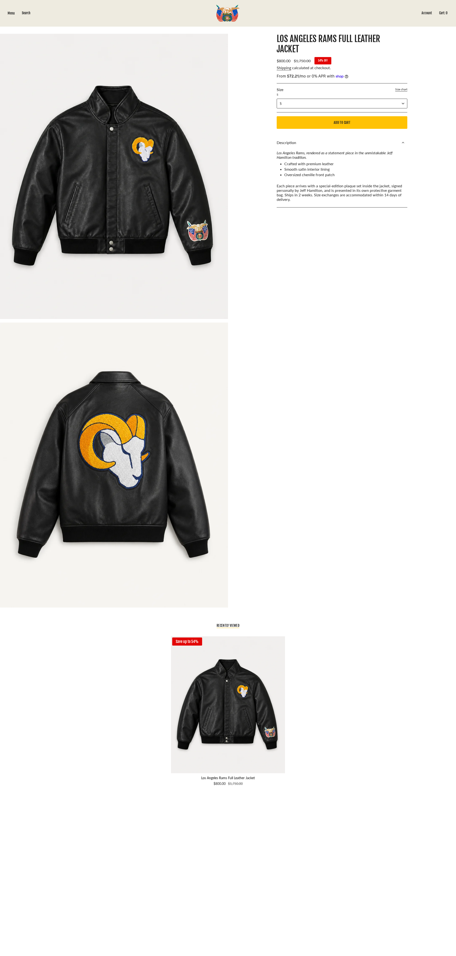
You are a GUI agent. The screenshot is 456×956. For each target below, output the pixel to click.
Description (286, 142)
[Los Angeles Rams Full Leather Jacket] (228, 704)
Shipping (284, 67)
